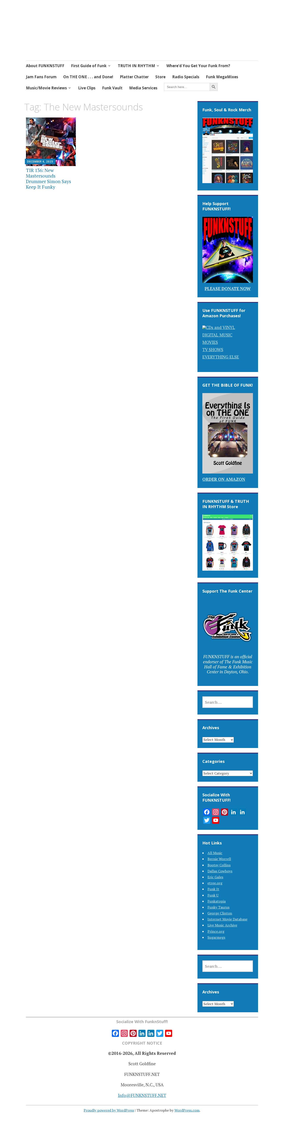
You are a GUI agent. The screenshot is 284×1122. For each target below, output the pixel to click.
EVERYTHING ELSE (220, 357)
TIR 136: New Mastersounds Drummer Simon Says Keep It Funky (48, 178)
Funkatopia (216, 901)
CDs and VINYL (220, 327)
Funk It (213, 889)
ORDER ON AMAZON (223, 479)
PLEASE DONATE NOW (228, 288)
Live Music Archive (222, 925)
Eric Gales (215, 877)
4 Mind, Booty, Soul (73, 30)
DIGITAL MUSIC (217, 335)
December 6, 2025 (40, 161)
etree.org (214, 883)
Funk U (213, 895)
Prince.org (215, 931)
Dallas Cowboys (219, 871)
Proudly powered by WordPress (109, 1110)
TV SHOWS (212, 349)
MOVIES (210, 342)
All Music (214, 852)
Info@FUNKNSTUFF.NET (142, 1095)
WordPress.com (186, 1110)
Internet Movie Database (227, 919)
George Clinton (219, 913)
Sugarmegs (216, 937)
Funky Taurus (218, 907)
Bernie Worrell (219, 858)
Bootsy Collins (219, 865)
